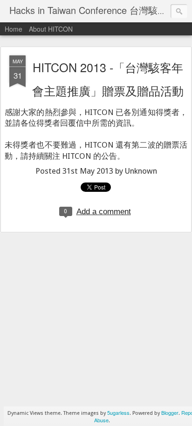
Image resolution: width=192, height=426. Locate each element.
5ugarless (118, 412)
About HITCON (51, 29)
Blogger (169, 412)
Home (13, 29)
